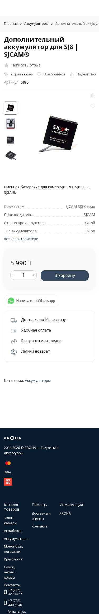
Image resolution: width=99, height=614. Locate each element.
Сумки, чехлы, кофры (9, 572)
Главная (11, 23)
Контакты (40, 526)
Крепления (13, 559)
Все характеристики (21, 238)
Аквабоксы (13, 530)
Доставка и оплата (41, 516)
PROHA (65, 513)
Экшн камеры (10, 520)
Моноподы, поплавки (13, 549)
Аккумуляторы (36, 23)
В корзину (64, 275)
